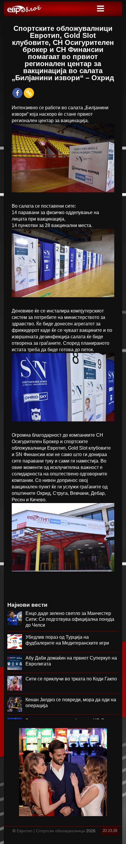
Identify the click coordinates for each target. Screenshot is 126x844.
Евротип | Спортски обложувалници (51, 830)
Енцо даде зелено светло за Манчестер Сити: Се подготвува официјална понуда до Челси (69, 619)
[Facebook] (17, 93)
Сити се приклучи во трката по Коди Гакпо (71, 678)
